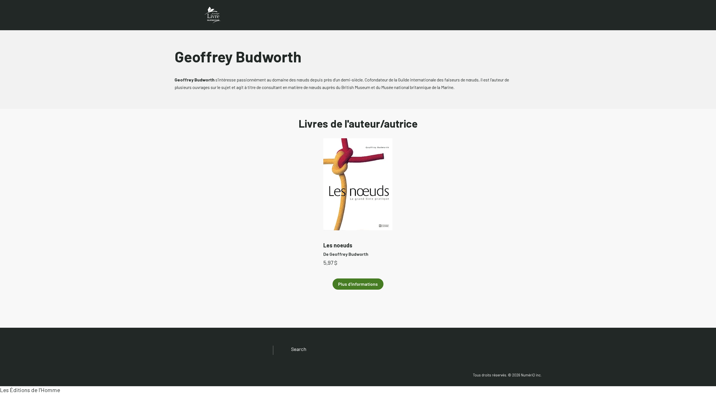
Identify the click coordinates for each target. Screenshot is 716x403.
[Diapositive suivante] (528, 189)
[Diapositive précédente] (188, 189)
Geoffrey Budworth (348, 254)
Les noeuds (337, 245)
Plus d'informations (358, 284)
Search (298, 349)
